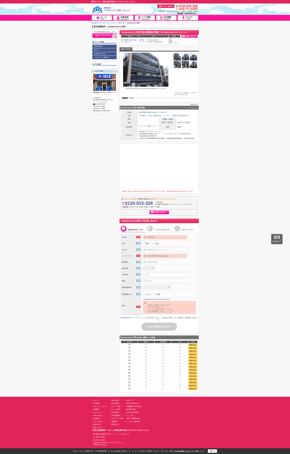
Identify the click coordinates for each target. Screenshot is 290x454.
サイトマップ (97, 412)
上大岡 (148, 40)
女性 (157, 243)
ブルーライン (143, 42)
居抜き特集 (115, 400)
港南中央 (151, 42)
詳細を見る (193, 345)
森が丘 (155, 112)
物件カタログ (97, 427)
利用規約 (125, 318)
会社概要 (96, 403)
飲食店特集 (115, 403)
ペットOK (130, 415)
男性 (147, 243)
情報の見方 (194, 104)
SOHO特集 (115, 412)
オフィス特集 (116, 406)
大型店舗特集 (116, 415)
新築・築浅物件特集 (133, 418)
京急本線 (141, 40)
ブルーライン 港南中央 (101, 57)
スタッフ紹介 (97, 421)
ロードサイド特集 (117, 418)
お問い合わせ (97, 415)
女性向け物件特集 (133, 412)
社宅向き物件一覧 (133, 403)
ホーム (95, 400)
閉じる (212, 451)
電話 (158, 294)
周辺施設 (96, 418)
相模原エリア (116, 424)
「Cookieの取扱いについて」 (183, 451)
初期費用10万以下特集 (134, 406)
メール (148, 294)
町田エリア (130, 400)
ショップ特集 (116, 409)
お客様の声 (97, 424)
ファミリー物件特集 (133, 421)
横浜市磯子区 (130, 40)
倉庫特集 (114, 421)
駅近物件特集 (131, 409)
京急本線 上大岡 (99, 54)
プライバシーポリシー (137, 318)
